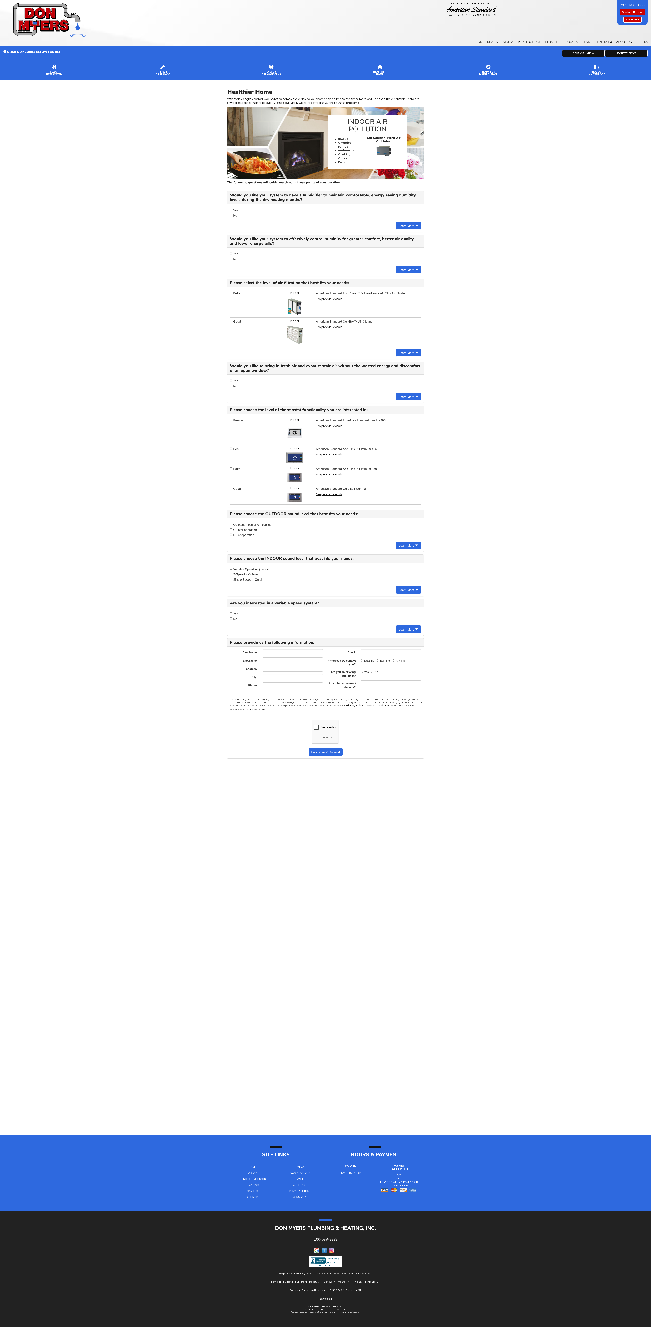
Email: (352, 652)
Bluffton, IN (288, 1281)
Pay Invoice (632, 19)
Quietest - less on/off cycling (252, 524)
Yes (235, 210)
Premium (239, 420)
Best (236, 449)
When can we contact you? (342, 662)
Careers (641, 42)
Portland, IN (358, 1281)
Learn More (407, 225)
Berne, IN (276, 1281)
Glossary (299, 1197)
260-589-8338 (255, 709)
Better (237, 293)
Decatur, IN (315, 1281)
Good (237, 321)
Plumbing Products (561, 42)
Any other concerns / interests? (342, 685)
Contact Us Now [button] (632, 12)
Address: (252, 669)
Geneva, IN (330, 1281)
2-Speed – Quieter (245, 574)
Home (479, 42)
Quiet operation (243, 535)
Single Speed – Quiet (247, 579)
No (235, 215)
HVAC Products (529, 42)
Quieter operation (245, 530)
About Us (624, 42)
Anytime (401, 660)
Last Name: (250, 660)
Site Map (252, 1197)
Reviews (493, 42)
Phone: (253, 685)
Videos (508, 42)
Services (588, 42)
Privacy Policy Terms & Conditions (368, 705)
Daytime (369, 660)
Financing (605, 42)
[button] (583, 53)
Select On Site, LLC (335, 1306)
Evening (385, 660)
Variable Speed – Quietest (251, 569)
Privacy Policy (299, 1191)
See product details (329, 299)
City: (255, 677)
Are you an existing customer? (343, 674)
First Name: (250, 652)
